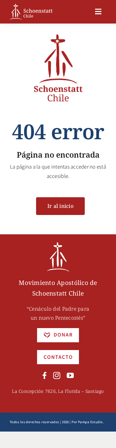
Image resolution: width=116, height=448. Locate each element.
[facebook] (44, 375)
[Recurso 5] (58, 330)
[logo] (31, 6)
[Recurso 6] (58, 244)
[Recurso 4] (58, 352)
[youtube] (70, 375)
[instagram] (56, 375)
